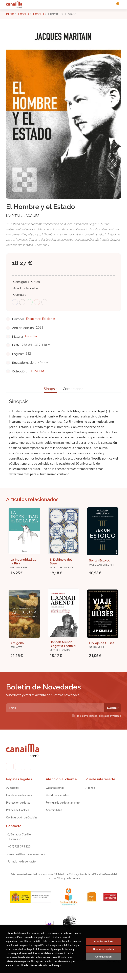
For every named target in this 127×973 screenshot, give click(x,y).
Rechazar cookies (103, 949)
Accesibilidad (54, 810)
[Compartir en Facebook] (15, 302)
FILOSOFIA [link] (36, 371)
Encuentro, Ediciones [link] (40, 318)
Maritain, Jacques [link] (23, 216)
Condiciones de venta (19, 795)
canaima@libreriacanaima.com (26, 854)
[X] (27, 766)
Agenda (90, 787)
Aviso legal (12, 787)
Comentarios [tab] (73, 389)
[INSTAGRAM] (18, 766)
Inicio (10, 14)
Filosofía (23, 14)
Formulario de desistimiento (63, 802)
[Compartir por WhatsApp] (30, 302)
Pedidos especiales (57, 795)
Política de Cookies (17, 810)
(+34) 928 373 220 (18, 846)
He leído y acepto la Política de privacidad (98, 715)
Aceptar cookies (103, 941)
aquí (58, 965)
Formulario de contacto (21, 861)
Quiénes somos (55, 787)
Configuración (103, 956)
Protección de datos (18, 802)
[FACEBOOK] (10, 766)
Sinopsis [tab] (50, 389)
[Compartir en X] (22, 302)
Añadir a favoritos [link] (25, 288)
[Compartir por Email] (37, 302)
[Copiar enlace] (44, 302)
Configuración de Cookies (21, 817)
